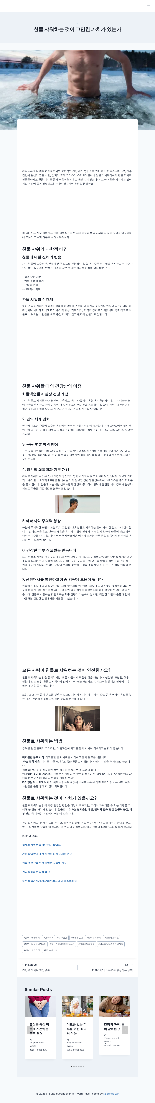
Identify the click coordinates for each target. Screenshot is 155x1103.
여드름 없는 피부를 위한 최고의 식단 (76, 1029)
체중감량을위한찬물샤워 (110, 944)
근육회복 (48, 937)
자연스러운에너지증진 (35, 944)
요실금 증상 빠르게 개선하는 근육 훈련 (39, 1029)
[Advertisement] (77, 146)
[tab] (71, 1066)
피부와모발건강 (32, 950)
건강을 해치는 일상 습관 (36, 871)
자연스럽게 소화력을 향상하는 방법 (112, 968)
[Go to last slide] (30, 1030)
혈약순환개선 (51, 950)
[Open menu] (148, 6)
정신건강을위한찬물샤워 (62, 944)
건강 (77, 23)
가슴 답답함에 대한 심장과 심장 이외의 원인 (47, 853)
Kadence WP (111, 1093)
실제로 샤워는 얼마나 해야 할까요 (41, 844)
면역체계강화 (94, 937)
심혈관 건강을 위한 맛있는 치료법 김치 (44, 862)
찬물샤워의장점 (86, 944)
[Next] (125, 1030)
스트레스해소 (112, 937)
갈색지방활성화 (32, 937)
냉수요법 (62, 937)
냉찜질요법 (77, 937)
